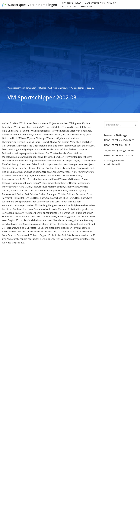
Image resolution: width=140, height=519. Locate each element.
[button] (82, 3)
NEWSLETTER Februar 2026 (118, 155)
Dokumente (86, 6)
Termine (111, 3)
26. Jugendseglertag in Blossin (119, 150)
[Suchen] (136, 5)
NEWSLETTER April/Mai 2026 (119, 140)
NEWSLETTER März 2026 (117, 145)
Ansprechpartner (95, 3)
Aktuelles (67, 3)
